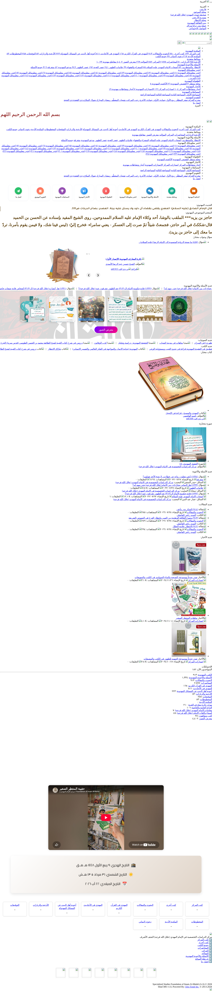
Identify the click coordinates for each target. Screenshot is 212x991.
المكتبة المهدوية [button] (192, 126)
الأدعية (195, 62)
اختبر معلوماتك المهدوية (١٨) (126, 151)
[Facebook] (211, 33)
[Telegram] (208, 33)
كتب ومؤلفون (205, 716)
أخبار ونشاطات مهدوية (121, 89)
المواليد (142, 62)
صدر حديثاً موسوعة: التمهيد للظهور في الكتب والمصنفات (170, 659)
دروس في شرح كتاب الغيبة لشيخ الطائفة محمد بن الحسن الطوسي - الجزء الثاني (51, 349)
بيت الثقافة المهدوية (196, 23)
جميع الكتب (160, 56)
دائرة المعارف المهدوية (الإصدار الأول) (123, 259)
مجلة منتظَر (193, 83)
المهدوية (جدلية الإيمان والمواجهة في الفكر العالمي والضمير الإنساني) (157, 349)
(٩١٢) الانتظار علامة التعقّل (185, 526)
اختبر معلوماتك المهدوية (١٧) (154, 151)
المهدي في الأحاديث (107, 53)
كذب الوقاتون (153, 343)
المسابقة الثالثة (162, 94)
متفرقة (48, 67)
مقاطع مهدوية (106, 62)
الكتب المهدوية (205, 675)
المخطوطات (14, 53)
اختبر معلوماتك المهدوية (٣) (134, 73)
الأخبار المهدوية (193, 86)
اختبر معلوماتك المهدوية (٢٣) (186, 154)
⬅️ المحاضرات (205, 948)
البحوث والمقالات (158, 53)
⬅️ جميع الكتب (205, 945)
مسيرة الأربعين (199, 17)
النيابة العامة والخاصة (202, 707)
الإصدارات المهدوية (144, 89)
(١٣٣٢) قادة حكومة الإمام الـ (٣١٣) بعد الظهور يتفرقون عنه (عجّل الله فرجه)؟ (167, 288)
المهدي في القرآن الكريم (134, 53)
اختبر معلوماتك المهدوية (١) (187, 73)
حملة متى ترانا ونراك (196, 25)
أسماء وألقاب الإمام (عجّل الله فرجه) (194, 713)
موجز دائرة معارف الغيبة (200, 705)
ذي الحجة (68, 100)
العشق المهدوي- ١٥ (188, 464)
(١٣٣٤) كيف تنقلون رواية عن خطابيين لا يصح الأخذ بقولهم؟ (170, 476)
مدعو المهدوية (63, 67)
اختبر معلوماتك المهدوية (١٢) (93, 75)
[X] (205, 33)
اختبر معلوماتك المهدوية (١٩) (99, 151)
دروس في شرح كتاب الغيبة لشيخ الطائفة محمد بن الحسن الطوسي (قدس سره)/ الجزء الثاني (91, 343)
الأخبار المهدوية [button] (193, 162)
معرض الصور (126, 62)
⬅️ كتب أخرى (205, 942)
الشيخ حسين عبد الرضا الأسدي (120, 264)
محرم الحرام (194, 100)
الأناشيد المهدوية (158, 83)
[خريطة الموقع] (191, 33)
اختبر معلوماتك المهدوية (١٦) (182, 151)
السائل (200, 482)
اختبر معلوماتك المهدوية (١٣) (65, 75)
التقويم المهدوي (193, 97)
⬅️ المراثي (207, 950)
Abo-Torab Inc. (192, 987)
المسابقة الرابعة (147, 94)
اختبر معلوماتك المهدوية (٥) (82, 73)
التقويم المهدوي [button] (193, 173)
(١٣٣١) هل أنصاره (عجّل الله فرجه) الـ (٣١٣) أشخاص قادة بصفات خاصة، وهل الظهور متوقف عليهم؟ (71, 288)
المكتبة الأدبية (191, 56)
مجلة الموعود (200, 12)
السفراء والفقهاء (133, 67)
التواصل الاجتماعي (197, 28)
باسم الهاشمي (189, 416)
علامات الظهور (114, 67)
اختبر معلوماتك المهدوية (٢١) (43, 151)
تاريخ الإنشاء (188, 479)
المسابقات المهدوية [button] (191, 167)
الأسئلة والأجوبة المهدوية (189, 64)
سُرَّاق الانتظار (107, 349)
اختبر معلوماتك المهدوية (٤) (108, 73)
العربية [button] (203, 1)
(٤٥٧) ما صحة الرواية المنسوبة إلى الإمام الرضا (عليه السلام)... (168, 242)
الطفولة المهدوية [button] (192, 156)
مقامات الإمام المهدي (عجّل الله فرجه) (193, 710)
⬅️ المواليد (207, 953)
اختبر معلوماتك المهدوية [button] (189, 143)
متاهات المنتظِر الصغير (186, 618)
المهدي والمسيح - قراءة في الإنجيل (182, 413)
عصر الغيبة (96, 67)
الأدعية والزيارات (45, 53)
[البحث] (179, 42)
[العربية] (208, 121)
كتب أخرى (177, 53)
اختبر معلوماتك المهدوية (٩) (175, 75)
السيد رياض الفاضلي (186, 515)
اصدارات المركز (164, 89)
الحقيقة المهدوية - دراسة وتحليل (186, 343)
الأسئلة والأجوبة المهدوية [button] (189, 137)
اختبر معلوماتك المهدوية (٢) (161, 73)
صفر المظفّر (181, 100)
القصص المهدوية (177, 83)
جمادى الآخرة (145, 100)
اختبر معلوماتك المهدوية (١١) (121, 75)
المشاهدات (161, 479)
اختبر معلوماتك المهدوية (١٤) (38, 75)
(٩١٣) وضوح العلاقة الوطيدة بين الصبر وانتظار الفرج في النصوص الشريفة (163, 518)
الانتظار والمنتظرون (189, 67)
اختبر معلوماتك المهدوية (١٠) (148, 75)
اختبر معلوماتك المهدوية (189, 70)
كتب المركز (192, 53)
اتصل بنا (196, 103)
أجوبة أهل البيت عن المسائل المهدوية (194, 691)
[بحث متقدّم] (183, 42)
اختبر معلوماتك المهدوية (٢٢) (16, 151)
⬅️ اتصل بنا (206, 961)
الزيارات (183, 62)
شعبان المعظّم (118, 100)
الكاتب (200, 515)
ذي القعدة (78, 100)
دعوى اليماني (175, 56)
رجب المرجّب (132, 100)
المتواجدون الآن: (204, 669)
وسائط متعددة (193, 59)
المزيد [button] (197, 105)
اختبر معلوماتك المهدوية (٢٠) (71, 151)
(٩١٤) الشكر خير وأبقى (187, 509)
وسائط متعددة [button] (193, 132)
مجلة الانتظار (200, 20)
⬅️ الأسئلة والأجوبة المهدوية (199, 956)
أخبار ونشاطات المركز (187, 89)
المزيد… (192, 78)
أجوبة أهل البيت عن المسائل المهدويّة (75, 53)
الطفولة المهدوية (192, 81)
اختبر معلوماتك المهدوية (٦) (55, 73)
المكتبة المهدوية (192, 51)
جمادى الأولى (159, 100)
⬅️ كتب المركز (204, 939)
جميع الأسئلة (36, 67)
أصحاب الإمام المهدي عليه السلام (160, 67)
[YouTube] (199, 33)
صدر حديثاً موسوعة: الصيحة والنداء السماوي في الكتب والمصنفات (166, 577)
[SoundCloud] (196, 33)
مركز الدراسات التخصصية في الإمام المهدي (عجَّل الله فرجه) (167, 466)
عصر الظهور (80, 67)
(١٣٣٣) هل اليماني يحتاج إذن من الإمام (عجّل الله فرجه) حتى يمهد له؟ (165, 485)
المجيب (177, 482)
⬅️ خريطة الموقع (203, 959)
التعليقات (142, 479)
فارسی (202, 9)
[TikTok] (193, 33)
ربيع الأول (170, 100)
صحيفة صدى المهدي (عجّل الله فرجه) (188, 15)
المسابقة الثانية (177, 94)
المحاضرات (169, 62)
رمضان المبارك (103, 100)
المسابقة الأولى (192, 94)
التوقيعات (29, 53)
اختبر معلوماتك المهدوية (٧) (29, 73)
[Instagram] (202, 33)
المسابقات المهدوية (191, 92)
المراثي (154, 62)
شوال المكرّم (89, 100)
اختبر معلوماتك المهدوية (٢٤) (159, 154)
